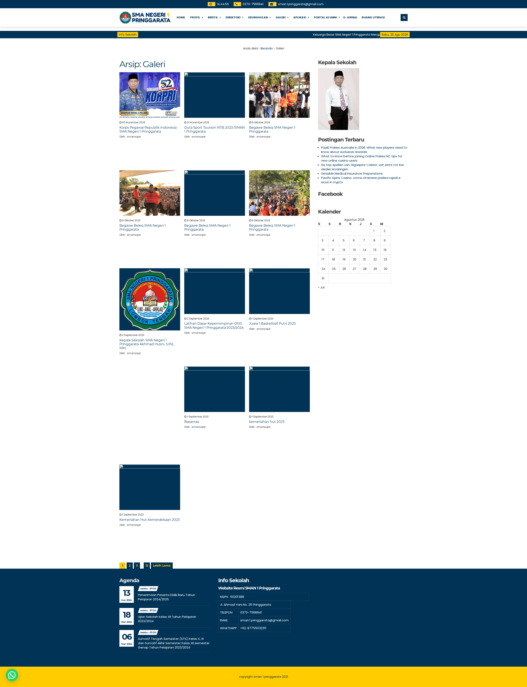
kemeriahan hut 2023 (266, 422)
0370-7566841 (253, 4)
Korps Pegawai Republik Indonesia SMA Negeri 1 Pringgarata (148, 129)
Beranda (267, 48)
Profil (195, 17)
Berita (213, 17)
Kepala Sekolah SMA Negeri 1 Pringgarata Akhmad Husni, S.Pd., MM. (146, 344)
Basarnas (191, 422)
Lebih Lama (162, 565)
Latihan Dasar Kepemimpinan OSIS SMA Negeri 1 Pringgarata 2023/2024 (214, 325)
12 (147, 565)
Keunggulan (258, 17)
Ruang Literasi (373, 17)
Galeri (281, 17)
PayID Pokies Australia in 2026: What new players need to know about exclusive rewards (364, 149)
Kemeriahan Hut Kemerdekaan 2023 (149, 520)
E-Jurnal (350, 17)
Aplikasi (299, 17)
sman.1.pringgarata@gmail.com (300, 4)
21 (364, 259)
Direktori (233, 17)
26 (344, 269)
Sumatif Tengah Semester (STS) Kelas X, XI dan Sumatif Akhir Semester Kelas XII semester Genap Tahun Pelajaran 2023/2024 (174, 643)
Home (181, 17)
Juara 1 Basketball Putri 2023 (272, 323)
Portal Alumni (325, 17)
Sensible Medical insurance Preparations (352, 173)
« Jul (321, 287)
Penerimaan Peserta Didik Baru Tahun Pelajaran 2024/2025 (166, 597)
